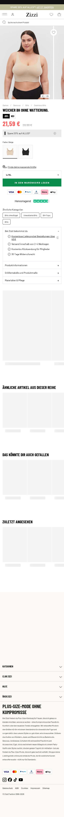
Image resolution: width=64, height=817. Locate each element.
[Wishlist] (53, 32)
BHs (27, 105)
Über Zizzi (7, 696)
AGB (17, 788)
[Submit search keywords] (4, 22)
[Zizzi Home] (32, 14)
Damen (6, 105)
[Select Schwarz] (25, 152)
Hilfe (4, 686)
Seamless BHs (40, 105)
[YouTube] (21, 779)
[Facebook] (10, 779)
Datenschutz (7, 788)
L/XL (8, 174)
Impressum (35, 788)
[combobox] (32, 22)
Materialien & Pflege (14, 280)
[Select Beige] (10, 152)
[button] (54, 133)
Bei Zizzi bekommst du (16, 230)
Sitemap (46, 788)
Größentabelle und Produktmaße (21, 272)
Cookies (24, 788)
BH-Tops (46, 215)
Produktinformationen (16, 265)
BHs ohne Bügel (11, 215)
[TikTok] (15, 779)
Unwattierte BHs (30, 215)
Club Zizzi (7, 676)
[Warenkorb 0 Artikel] (59, 14)
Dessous (17, 105)
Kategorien (7, 666)
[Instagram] (4, 779)
